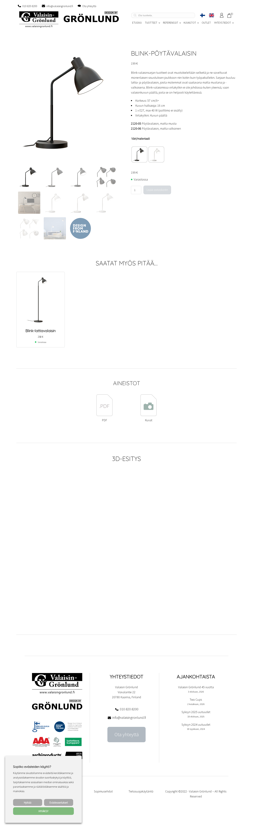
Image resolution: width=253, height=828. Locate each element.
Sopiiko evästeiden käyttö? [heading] (32, 767)
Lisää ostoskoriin (157, 190)
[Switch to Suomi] (202, 15)
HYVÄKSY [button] (43, 811)
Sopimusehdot (103, 791)
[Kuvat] (148, 415)
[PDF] (104, 415)
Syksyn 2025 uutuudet (196, 712)
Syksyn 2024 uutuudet (196, 725)
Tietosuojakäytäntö (141, 791)
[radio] (139, 154)
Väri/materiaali (140, 138)
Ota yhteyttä (89, 6)
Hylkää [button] (27, 802)
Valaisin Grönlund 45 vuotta (196, 687)
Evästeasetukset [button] (59, 802)
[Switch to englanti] (211, 15)
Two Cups (196, 700)
